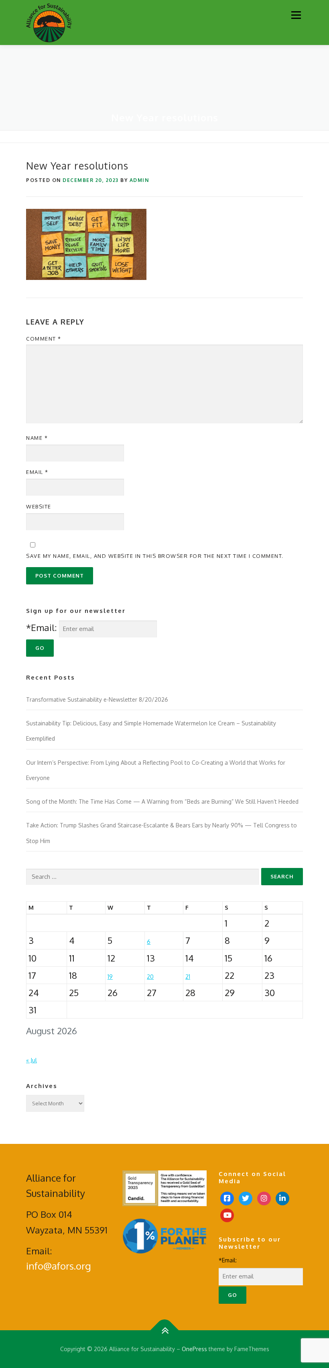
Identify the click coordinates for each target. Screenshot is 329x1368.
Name (37, 438)
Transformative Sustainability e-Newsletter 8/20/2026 (97, 699)
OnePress (194, 1349)
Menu (296, 14)
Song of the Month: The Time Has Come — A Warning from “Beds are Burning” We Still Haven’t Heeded (162, 801)
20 (150, 976)
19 (110, 976)
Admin (139, 180)
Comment (43, 338)
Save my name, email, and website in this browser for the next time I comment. (155, 556)
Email (37, 472)
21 (187, 976)
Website (38, 506)
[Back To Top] (164, 1330)
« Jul (31, 1060)
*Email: (41, 627)
